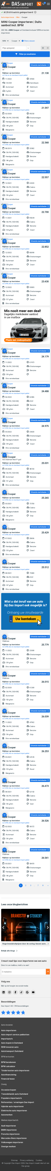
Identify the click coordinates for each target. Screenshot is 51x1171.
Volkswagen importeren (12, 1142)
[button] (3, 927)
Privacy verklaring (26, 1160)
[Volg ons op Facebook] (15, 992)
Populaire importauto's (11, 1098)
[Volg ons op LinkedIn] (3, 992)
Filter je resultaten (27, 54)
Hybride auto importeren (12, 1106)
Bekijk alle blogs (8, 951)
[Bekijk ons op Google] (27, 992)
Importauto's (7, 1039)
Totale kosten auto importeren (15, 1070)
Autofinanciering (8, 1074)
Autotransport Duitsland (12, 1051)
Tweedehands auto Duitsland (14, 1094)
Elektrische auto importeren (14, 1110)
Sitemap (14, 1160)
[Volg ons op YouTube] (33, 992)
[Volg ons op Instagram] (9, 992)
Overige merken (8, 1146)
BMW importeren (9, 1130)
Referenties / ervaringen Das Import (17, 1102)
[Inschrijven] (48, 971)
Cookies (39, 1160)
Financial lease (8, 1079)
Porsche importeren (10, 1134)
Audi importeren (8, 1126)
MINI (4, 41)
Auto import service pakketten (15, 1034)
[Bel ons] (39, 4)
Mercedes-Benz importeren (14, 1138)
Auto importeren (8, 1030)
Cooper (14, 41)
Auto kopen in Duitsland (12, 1043)
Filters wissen (29, 41)
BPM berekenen (8, 1062)
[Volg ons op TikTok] (21, 992)
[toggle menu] (48, 3)
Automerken (6, 1115)
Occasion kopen (8, 1090)
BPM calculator (8, 1066)
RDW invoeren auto (10, 1047)
